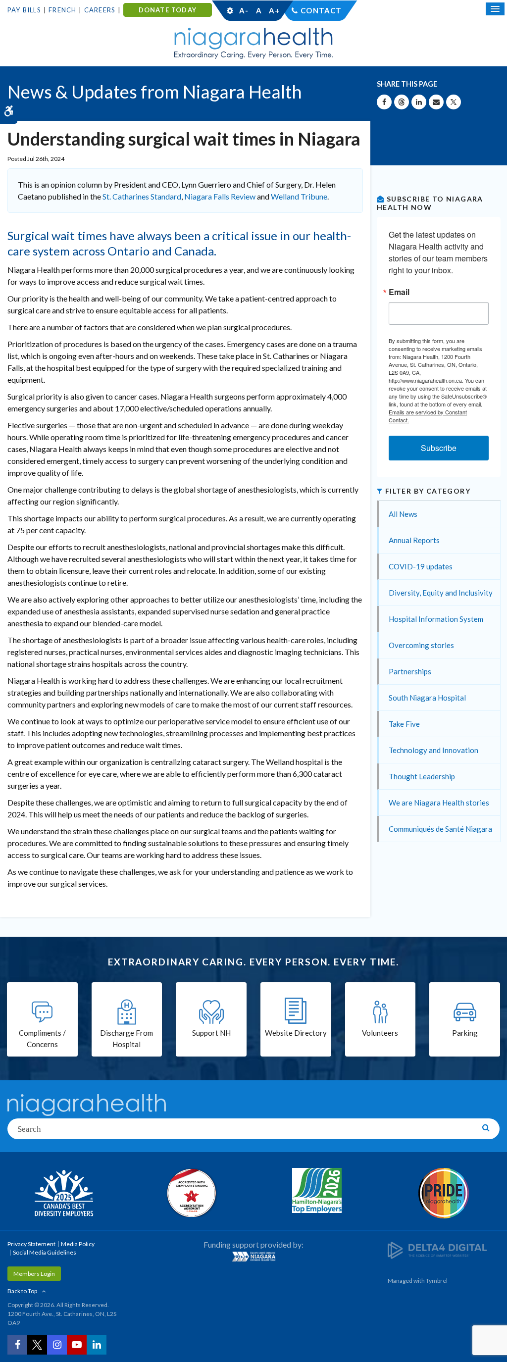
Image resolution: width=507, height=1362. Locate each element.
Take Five (404, 723)
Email (399, 292)
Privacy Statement (31, 1244)
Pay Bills (24, 10)
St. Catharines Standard (141, 196)
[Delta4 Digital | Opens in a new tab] (437, 1249)
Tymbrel (437, 1280)
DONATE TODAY (168, 10)
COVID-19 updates (421, 566)
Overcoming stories (421, 645)
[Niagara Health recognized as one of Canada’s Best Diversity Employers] (63, 1194)
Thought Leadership (422, 776)
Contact (321, 10)
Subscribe (438, 448)
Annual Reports (414, 540)
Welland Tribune (299, 196)
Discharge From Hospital (126, 1038)
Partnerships (410, 671)
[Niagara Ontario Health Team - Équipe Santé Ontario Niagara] (253, 1256)
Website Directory (296, 1032)
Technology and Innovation (433, 750)
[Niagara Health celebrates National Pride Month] (444, 1193)
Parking (465, 1032)
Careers (99, 10)
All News (403, 513)
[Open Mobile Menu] (495, 8)
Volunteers (380, 1032)
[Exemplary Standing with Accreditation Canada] (190, 1192)
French (62, 10)
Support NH (211, 1032)
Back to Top (22, 1291)
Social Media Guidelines (44, 1252)
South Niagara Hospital (427, 697)
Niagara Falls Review (219, 196)
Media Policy (78, 1244)
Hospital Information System (436, 618)
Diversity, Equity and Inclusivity (441, 592)
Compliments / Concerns (42, 1038)
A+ (274, 10)
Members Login (34, 1273)
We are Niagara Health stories (439, 802)
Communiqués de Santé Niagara (440, 828)
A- (243, 10)
